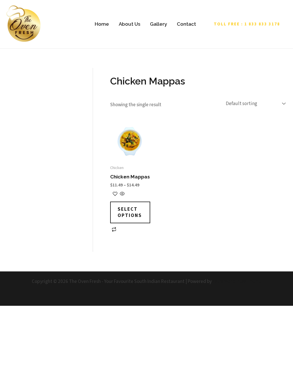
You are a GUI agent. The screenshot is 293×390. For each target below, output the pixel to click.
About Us (129, 24)
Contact (186, 24)
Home (102, 24)
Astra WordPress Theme (237, 281)
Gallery (158, 24)
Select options (130, 212)
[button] (247, 24)
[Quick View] (122, 194)
